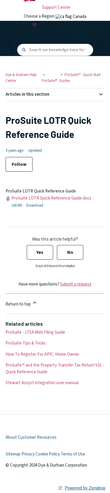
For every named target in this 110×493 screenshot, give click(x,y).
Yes (39, 252)
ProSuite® (49, 80)
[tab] (70, 16)
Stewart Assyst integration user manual (42, 383)
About (11, 437)
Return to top (19, 304)
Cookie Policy (47, 454)
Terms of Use (73, 454)
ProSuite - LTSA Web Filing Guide (35, 332)
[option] (70, 16)
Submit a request (76, 284)
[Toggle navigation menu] (34, 24)
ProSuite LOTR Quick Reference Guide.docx (51, 198)
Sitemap (13, 454)
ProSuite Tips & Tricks (26, 343)
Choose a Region (39, 16)
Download (34, 205)
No (70, 252)
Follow (19, 164)
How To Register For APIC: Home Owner (42, 354)
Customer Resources (37, 437)
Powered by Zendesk (85, 487)
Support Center (56, 7)
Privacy (28, 454)
